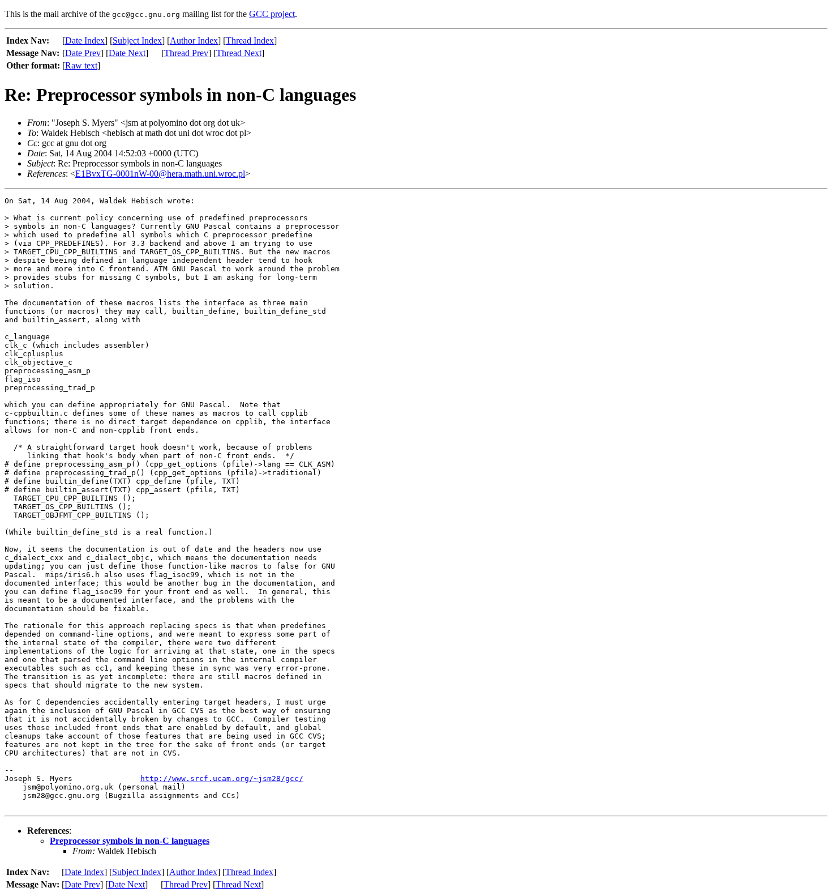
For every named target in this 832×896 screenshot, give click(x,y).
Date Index (85, 40)
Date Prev (83, 53)
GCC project (272, 14)
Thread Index (250, 40)
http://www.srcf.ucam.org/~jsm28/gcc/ (221, 778)
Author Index (194, 40)
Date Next (127, 53)
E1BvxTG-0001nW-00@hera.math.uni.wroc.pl (160, 173)
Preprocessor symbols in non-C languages (129, 841)
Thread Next (238, 53)
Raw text (81, 65)
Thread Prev (186, 53)
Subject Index (137, 40)
